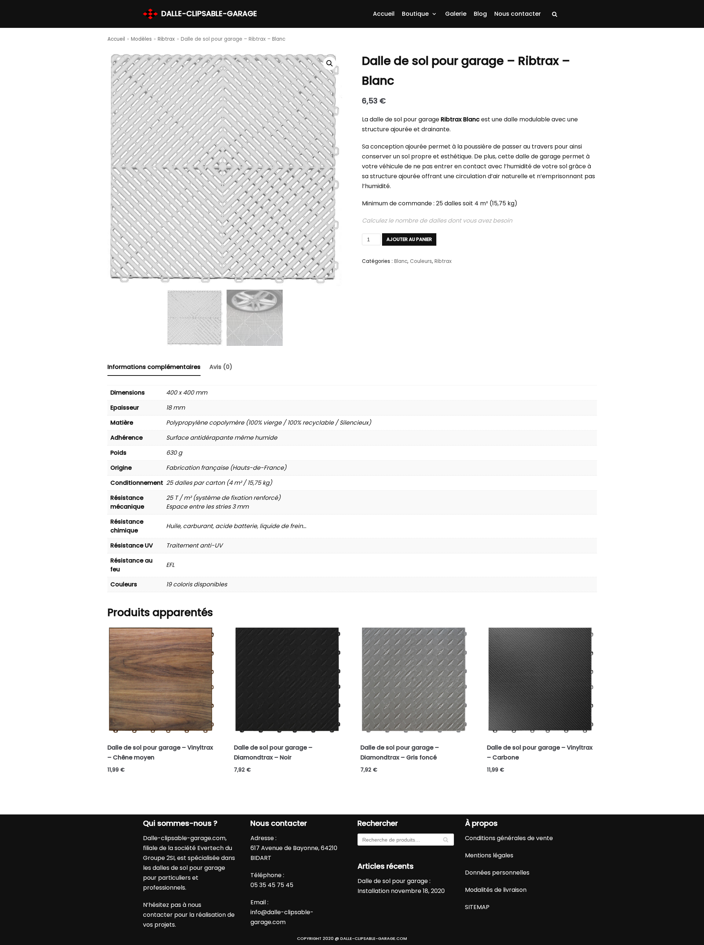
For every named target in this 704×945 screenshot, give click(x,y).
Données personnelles (497, 872)
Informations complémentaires (154, 367)
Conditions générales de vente (509, 838)
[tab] (154, 367)
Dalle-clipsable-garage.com (184, 838)
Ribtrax (166, 39)
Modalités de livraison (496, 890)
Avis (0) (220, 367)
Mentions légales (489, 855)
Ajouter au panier (409, 239)
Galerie (455, 14)
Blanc (400, 261)
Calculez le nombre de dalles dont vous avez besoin (437, 220)
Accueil (384, 14)
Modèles (141, 39)
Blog (480, 14)
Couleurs (421, 261)
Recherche (445, 841)
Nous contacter (517, 14)
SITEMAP (477, 907)
